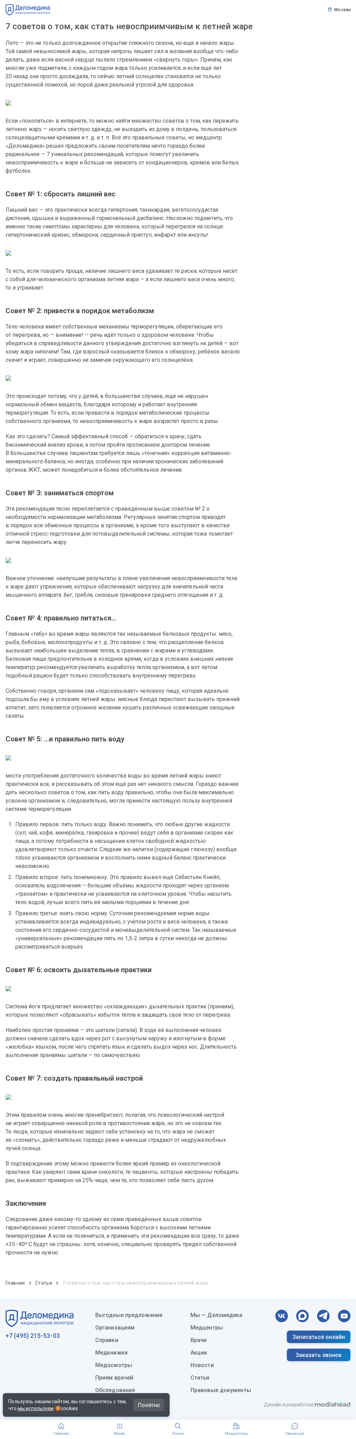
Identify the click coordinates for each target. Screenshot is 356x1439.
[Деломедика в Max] (302, 1316)
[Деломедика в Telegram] (323, 1316)
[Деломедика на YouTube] (344, 1316)
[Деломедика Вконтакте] (281, 1316)
